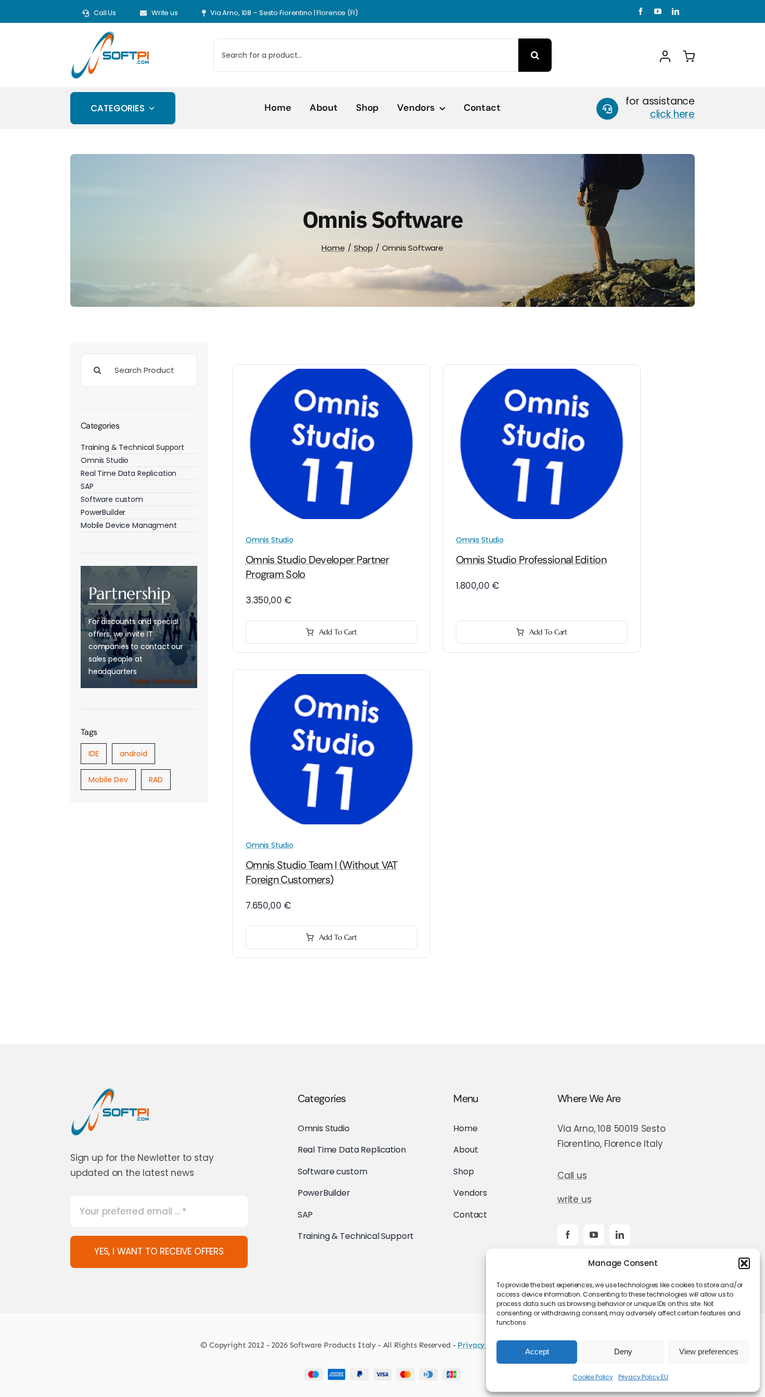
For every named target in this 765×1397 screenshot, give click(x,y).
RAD (156, 779)
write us (574, 1199)
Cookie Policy (592, 1377)
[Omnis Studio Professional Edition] (542, 376)
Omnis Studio (270, 540)
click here (672, 114)
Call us (572, 1175)
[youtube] (657, 11)
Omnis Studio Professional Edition (531, 559)
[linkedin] (675, 11)
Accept (537, 1351)
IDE (93, 753)
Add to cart (338, 632)
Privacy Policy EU (643, 1377)
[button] (744, 1263)
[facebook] (640, 11)
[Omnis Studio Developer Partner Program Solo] (331, 376)
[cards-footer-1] (382, 1372)
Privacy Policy (482, 1345)
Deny (623, 1351)
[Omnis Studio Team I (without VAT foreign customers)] (331, 681)
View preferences (708, 1351)
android (133, 753)
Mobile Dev (108, 779)
